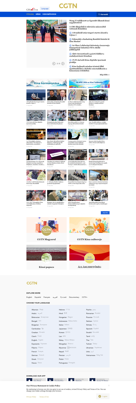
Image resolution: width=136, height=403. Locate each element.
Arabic (37, 313)
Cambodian (37, 329)
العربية (55, 297)
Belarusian (40, 317)
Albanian (37, 310)
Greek (37, 359)
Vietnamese (94, 355)
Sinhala (91, 325)
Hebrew (64, 310)
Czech (36, 336)
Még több (105, 213)
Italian (64, 325)
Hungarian (66, 317)
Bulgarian (39, 325)
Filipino (37, 348)
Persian (65, 355)
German (38, 355)
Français (47, 297)
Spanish (92, 329)
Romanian (93, 313)
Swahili (92, 332)
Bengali (36, 321)
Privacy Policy (31, 397)
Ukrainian (94, 348)
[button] (53, 63)
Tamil (90, 336)
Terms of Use (44, 397)
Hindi (63, 313)
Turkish (91, 344)
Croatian (38, 332)
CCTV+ (84, 297)
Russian (92, 317)
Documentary (74, 297)
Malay (66, 340)
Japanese (65, 329)
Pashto (91, 310)
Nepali (64, 351)
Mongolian (66, 344)
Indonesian (68, 321)
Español (38, 297)
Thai (89, 340)
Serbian (92, 321)
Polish (64, 359)
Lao (62, 336)
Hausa (37, 363)
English (29, 297)
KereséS (104, 14)
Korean (64, 332)
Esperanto (39, 344)
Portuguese (67, 363)
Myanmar (67, 348)
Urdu (90, 351)
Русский (63, 297)
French (37, 351)
